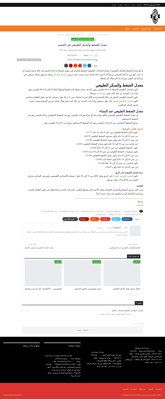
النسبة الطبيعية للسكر (123, 176)
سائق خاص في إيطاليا (142, 359)
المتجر (133, 5)
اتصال (127, 29)
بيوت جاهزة (149, 362)
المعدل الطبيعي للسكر (123, 101)
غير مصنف (96, 262)
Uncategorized (86, 39)
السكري (74, 39)
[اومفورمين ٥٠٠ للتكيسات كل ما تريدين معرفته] (43, 273)
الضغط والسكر (61, 74)
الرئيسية (139, 5)
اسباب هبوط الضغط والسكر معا (133, 214)
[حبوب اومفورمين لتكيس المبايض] (82, 273)
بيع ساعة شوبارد (104, 358)
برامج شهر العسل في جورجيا (63, 373)
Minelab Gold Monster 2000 (65, 364)
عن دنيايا (126, 5)
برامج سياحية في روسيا (147, 351)
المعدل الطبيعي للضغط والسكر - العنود (127, 310)
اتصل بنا (120, 5)
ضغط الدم (101, 93)
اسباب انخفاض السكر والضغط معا (69, 211)
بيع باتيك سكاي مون (59, 367)
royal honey (42, 232)
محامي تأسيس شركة (142, 354)
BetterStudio (17, 395)
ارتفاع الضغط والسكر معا (113, 211)
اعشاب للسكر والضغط (115, 214)
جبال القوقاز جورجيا (104, 363)
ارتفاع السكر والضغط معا (130, 211)
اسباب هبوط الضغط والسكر (49, 211)
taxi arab (112, 366)
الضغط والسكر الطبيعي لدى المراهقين (125, 248)
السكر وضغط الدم (101, 214)
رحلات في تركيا (102, 366)
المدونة (114, 5)
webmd (140, 205)
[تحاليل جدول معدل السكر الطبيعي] (121, 273)
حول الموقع (146, 29)
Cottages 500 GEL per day (63, 356)
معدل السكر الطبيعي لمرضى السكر (38, 248)
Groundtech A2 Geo (64, 361)
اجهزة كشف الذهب (108, 355)
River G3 (154, 359)
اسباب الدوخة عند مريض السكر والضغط (92, 211)
